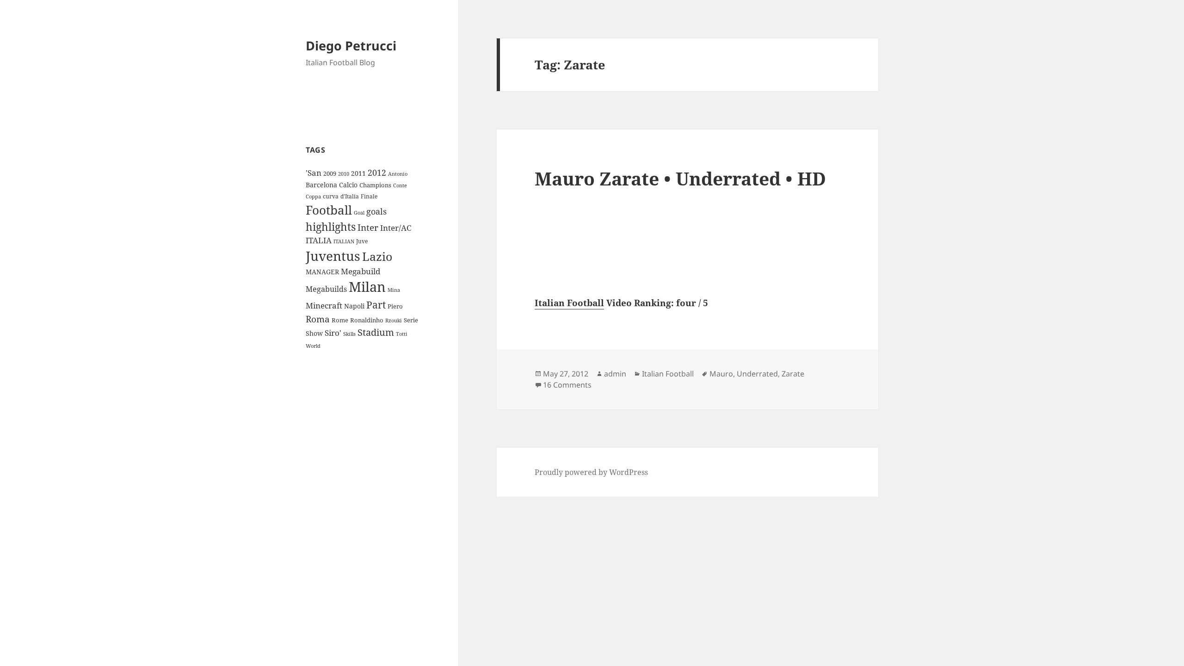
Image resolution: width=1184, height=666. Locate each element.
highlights (331, 227)
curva (331, 196)
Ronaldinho (366, 320)
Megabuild (360, 271)
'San (313, 172)
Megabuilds (326, 289)
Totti (401, 334)
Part (376, 304)
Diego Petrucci (351, 45)
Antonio (397, 173)
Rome (340, 320)
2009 (329, 173)
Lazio (377, 256)
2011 (358, 173)
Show (314, 333)
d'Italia (349, 196)
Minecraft (324, 305)
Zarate (793, 374)
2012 (377, 172)
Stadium (376, 332)
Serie (411, 320)
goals (376, 211)
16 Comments (567, 385)
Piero (395, 306)
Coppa (313, 196)
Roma (318, 319)
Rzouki (393, 320)
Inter (368, 227)
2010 (343, 174)
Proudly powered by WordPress (591, 472)
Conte (400, 185)
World (313, 346)
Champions (375, 185)
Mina (394, 290)
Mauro (721, 374)
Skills (349, 334)
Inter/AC (395, 227)
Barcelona (321, 184)
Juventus (333, 256)
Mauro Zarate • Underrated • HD (680, 178)
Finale (369, 196)
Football (329, 210)
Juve (362, 241)
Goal (359, 212)
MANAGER (322, 271)
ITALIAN (343, 241)
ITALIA (319, 240)
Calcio (348, 184)
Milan (367, 287)
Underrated (757, 374)
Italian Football (569, 303)
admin (615, 374)
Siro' (333, 332)
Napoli (354, 306)
